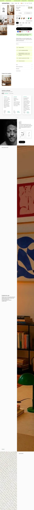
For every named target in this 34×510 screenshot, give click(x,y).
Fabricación (17, 68)
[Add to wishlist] (29, 8)
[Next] (17, 117)
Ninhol (18, 8)
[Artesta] (6, 3)
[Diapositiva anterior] (30, 16)
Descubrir (3, 449)
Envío (17, 64)
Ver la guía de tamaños (29, 20)
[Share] (31, 8)
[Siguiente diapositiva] (31, 16)
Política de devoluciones (19, 66)
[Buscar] (25, 3)
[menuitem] (19, 3)
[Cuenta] (27, 3)
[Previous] (16, 117)
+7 (30, 31)
